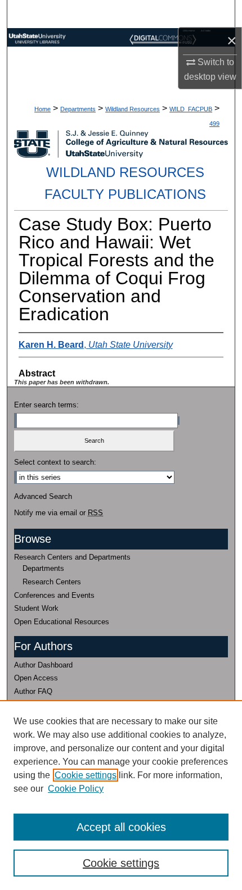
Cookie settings (85, 775)
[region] (121, 795)
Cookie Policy (76, 788)
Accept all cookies (121, 827)
